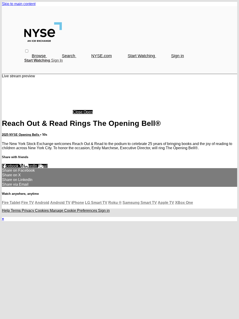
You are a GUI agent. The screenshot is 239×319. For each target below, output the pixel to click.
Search (69, 55)
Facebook (10, 166)
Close (78, 112)
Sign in (177, 55)
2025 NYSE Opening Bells (21, 134)
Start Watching (142, 55)
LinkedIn (30, 166)
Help (6, 211)
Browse (39, 55)
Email (43, 166)
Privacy (28, 211)
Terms (16, 211)
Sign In (57, 60)
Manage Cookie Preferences (74, 211)
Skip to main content (18, 4)
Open (88, 112)
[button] (26, 51)
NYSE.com (101, 55)
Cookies (42, 211)
